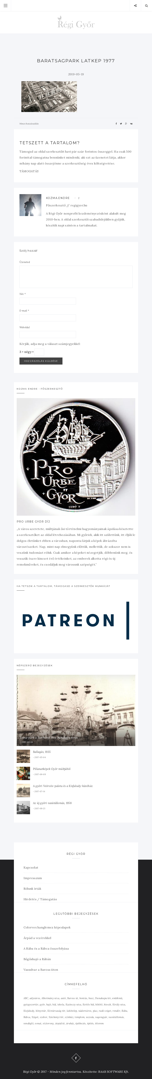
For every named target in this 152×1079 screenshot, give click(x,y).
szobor (43, 1017)
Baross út (72, 998)
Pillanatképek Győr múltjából (51, 769)
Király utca (119, 1004)
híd (54, 1004)
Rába (124, 1010)
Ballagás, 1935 (42, 752)
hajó (48, 1004)
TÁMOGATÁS (29, 171)
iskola (60, 1004)
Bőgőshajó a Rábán (37, 959)
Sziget (35, 1017)
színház (69, 1017)
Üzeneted (24, 262)
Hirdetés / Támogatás (40, 899)
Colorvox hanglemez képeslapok (47, 927)
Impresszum (33, 878)
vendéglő (29, 1023)
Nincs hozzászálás (29, 123)
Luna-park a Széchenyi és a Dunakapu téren (49, 737)
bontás (83, 998)
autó (63, 998)
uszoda (90, 1017)
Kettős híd (88, 1004)
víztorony (48, 1023)
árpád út (60, 1023)
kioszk (107, 1004)
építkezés (80, 1023)
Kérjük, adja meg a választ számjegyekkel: (49, 344)
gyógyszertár (31, 1004)
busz (91, 998)
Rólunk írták (32, 888)
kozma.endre (58, 198)
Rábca (27, 1017)
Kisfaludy (29, 1010)
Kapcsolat (31, 867)
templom (80, 1017)
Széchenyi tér (56, 1017)
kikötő (99, 1004)
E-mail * (24, 310)
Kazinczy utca (73, 1004)
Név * (22, 294)
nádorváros (84, 1010)
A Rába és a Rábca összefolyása (46, 948)
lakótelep (72, 1010)
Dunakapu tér (103, 998)
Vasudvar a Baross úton (41, 969)
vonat (38, 1023)
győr (42, 1004)
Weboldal (24, 327)
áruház (70, 1023)
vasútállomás (116, 1017)
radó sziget (105, 1010)
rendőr (116, 1010)
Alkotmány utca (50, 998)
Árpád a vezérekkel (37, 938)
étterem (99, 1023)
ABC (26, 998)
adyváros (35, 998)
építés (90, 1023)
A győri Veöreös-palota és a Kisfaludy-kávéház (63, 786)
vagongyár (101, 1017)
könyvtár (41, 1010)
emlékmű (117, 998)
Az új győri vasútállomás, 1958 (52, 803)
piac (95, 1010)
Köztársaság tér (56, 1010)
